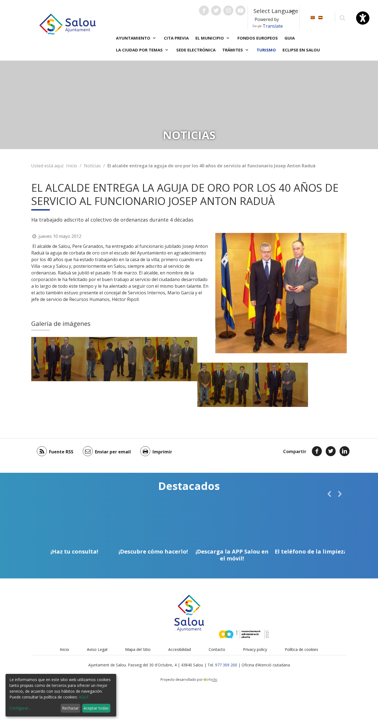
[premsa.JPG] (59, 359)
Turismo (266, 50)
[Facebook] (317, 451)
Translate (273, 26)
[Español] (320, 17)
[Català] (313, 17)
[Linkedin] (344, 451)
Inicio (71, 166)
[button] (329, 494)
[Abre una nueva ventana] (204, 10)
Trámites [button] (233, 50)
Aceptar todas (96, 708)
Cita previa (176, 38)
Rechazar (70, 708)
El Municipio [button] (210, 38)
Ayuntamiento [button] (133, 38)
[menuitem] (312, 17)
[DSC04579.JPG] (114, 359)
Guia (289, 38)
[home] (67, 23)
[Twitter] (331, 451)
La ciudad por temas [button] (140, 50)
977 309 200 (226, 665)
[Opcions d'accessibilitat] (363, 18)
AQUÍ (83, 697)
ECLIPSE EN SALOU (301, 50)
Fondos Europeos (257, 38)
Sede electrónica (196, 50)
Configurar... (20, 708)
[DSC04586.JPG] (169, 359)
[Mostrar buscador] (342, 17)
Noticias (92, 166)
